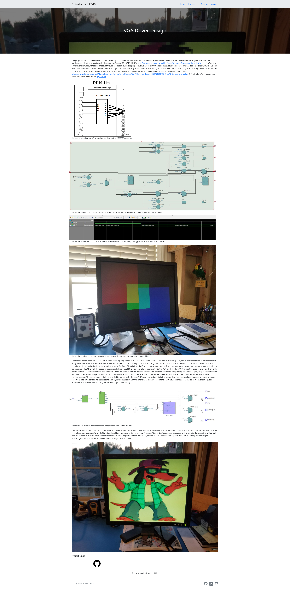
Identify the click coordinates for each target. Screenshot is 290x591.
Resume (204, 4)
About (214, 4)
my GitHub (101, 76)
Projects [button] (192, 4)
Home (182, 4)
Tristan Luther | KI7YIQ (84, 4)
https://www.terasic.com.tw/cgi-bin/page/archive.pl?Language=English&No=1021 (172, 63)
